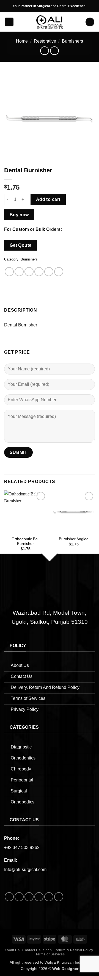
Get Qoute (21, 245)
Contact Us (31, 950)
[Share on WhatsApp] (9, 271)
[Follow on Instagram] (19, 896)
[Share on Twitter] (29, 271)
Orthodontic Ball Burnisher (25, 541)
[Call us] (38, 896)
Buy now (19, 214)
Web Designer (65, 968)
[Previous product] (54, 50)
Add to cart (48, 199)
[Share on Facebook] (19, 271)
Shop (47, 950)
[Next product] (44, 50)
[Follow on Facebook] (9, 896)
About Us (12, 950)
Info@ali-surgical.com (25, 869)
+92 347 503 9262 (22, 847)
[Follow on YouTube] (58, 896)
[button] (9, 22)
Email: (10, 860)
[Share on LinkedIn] (58, 271)
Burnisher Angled (74, 539)
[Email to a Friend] (38, 271)
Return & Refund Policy (73, 950)
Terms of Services (50, 954)
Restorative (45, 41)
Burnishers (72, 41)
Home (22, 41)
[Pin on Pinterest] (48, 271)
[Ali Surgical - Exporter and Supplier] (49, 22)
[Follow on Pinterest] (48, 896)
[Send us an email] (29, 896)
